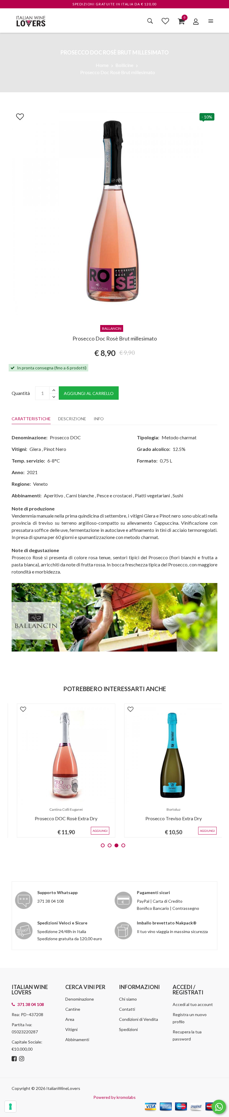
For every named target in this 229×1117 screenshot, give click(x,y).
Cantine (72, 1009)
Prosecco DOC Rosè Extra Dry (61, 818)
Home (102, 65)
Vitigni (71, 1029)
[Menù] (210, 21)
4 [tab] (123, 845)
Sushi (178, 495)
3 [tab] (116, 845)
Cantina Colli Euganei (61, 809)
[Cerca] (150, 20)
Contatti (127, 1009)
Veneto (40, 484)
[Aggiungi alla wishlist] (17, 115)
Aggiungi (94, 830)
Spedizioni (128, 1029)
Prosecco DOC (65, 437)
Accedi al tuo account (193, 1004)
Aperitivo (53, 495)
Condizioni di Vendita (138, 1019)
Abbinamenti (77, 1039)
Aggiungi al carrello (89, 393)
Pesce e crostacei (114, 495)
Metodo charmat (179, 437)
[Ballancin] (114, 616)
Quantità (21, 393)
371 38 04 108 (50, 901)
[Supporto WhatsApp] (219, 1108)
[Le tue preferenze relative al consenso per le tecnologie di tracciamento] (10, 1106)
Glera (35, 449)
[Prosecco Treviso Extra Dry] (168, 755)
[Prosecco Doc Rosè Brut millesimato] (114, 212)
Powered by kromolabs (114, 1097)
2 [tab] (110, 845)
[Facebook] (15, 1059)
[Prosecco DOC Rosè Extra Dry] (61, 755)
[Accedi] (196, 21)
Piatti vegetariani (152, 495)
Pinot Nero (55, 449)
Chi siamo (128, 999)
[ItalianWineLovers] (31, 20)
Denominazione (79, 999)
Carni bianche (80, 495)
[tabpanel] (60, 771)
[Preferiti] (165, 20)
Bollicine (124, 65)
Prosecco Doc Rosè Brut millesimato (117, 72)
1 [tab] (103, 845)
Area (69, 1019)
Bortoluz (168, 809)
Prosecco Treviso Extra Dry (168, 818)
